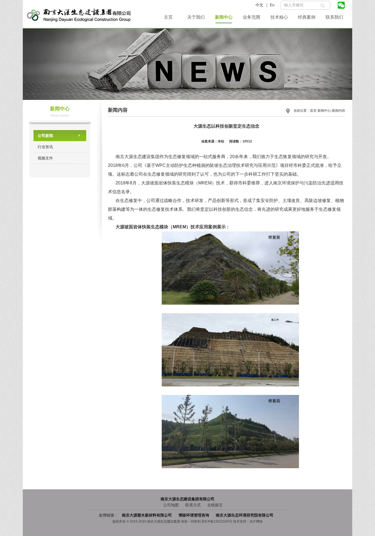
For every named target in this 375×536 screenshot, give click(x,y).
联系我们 (334, 17)
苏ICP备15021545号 (217, 521)
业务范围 (251, 17)
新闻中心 (224, 17)
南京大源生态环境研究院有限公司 (244, 515)
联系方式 (193, 505)
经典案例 (306, 17)
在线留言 (215, 505)
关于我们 (196, 17)
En (272, 5)
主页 (168, 17)
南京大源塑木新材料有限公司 (147, 515)
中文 (259, 5)
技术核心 (279, 17)
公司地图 (171, 505)
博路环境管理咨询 (194, 515)
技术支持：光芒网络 (248, 521)
